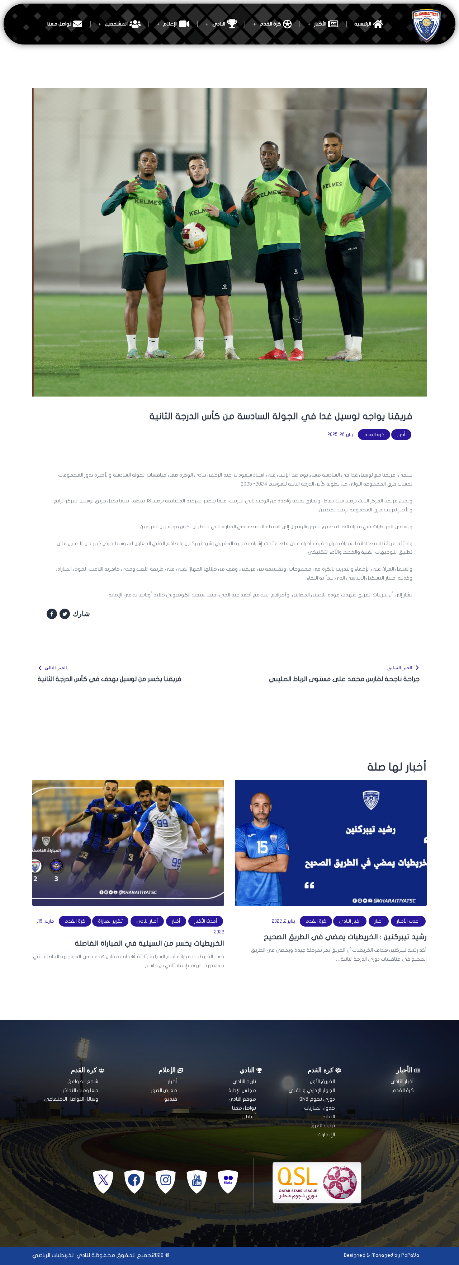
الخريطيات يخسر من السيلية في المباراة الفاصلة (149, 943)
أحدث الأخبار (408, 921)
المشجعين (116, 24)
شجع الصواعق (82, 1081)
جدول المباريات (319, 1108)
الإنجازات (326, 1134)
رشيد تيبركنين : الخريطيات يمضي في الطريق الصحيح (345, 937)
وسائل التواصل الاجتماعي (71, 1099)
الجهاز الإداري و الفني (312, 1090)
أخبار (401, 434)
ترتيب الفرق (323, 1125)
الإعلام (170, 24)
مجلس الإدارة (242, 1090)
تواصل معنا (59, 24)
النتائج (328, 1116)
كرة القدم (270, 24)
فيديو (170, 1099)
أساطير (249, 1116)
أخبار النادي (350, 921)
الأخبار (320, 24)
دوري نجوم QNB (317, 1099)
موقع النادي (242, 1099)
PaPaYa (410, 1255)
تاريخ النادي (244, 1081)
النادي (218, 24)
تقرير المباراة (110, 921)
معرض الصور (164, 1090)
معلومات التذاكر (80, 1090)
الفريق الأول (322, 1081)
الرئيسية (362, 24)
